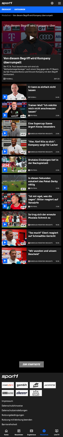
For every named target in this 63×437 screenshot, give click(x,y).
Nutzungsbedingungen (13, 415)
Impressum (7, 401)
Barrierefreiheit (9, 424)
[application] (31, 37)
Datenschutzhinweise (12, 405)
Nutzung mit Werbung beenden (17, 419)
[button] (31, 37)
